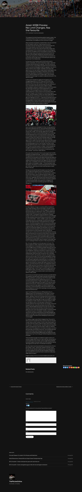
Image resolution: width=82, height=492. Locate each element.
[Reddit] (71, 367)
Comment (27, 410)
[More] (79, 367)
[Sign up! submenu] (33, 1)
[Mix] (73, 367)
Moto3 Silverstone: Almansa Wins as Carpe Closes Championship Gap (25, 458)
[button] (27, 405)
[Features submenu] (37, 1)
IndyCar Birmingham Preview (16, 386)
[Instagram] (77, 367)
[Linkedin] (67, 367)
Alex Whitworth (31, 32)
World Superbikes (40, 32)
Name (27, 422)
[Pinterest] (69, 367)
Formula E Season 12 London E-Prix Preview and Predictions (23, 455)
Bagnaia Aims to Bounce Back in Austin (63, 386)
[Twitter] (66, 367)
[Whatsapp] (75, 367)
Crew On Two (36, 32)
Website (27, 431)
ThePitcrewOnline (5, 8)
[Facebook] (64, 367)
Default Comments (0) (29, 401)
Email (27, 427)
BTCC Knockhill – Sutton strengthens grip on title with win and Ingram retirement (28, 464)
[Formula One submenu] (42, 1)
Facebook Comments (37, 401)
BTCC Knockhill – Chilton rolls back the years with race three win (24, 461)
